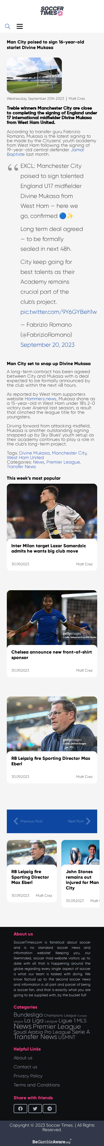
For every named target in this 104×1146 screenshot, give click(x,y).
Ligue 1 (67, 1020)
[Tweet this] (35, 1108)
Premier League (63, 462)
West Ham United (25, 457)
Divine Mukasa (34, 453)
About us (23, 1057)
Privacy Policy (28, 1075)
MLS (82, 1021)
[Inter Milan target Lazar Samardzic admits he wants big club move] (52, 533)
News (38, 462)
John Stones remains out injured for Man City (82, 880)
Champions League (60, 1015)
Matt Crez (77, 98)
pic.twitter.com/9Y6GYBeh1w (58, 312)
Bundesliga (28, 1015)
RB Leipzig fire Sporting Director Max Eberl (30, 877)
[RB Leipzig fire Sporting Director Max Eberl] (52, 746)
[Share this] (20, 1108)
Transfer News (21, 466)
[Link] (52, 11)
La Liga (34, 1020)
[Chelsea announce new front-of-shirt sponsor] (52, 640)
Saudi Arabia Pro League (42, 1032)
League (51, 1021)
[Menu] (20, 26)
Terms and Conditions (37, 1084)
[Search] (7, 26)
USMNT (66, 1037)
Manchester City (69, 453)
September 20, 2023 (47, 344)
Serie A (81, 1031)
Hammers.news (40, 398)
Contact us (25, 1066)
